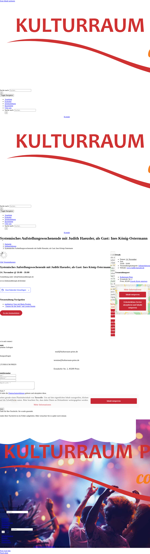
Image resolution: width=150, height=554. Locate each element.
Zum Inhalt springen (7, 1)
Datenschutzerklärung (16, 393)
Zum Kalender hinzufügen (15, 290)
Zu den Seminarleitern (11, 313)
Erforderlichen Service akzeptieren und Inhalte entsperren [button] (132, 305)
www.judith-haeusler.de (135, 268)
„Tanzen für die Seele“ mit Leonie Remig (20, 306)
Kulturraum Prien (126, 277)
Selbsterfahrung (144, 266)
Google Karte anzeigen (138, 281)
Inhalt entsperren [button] (133, 295)
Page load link (5, 551)
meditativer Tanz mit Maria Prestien (18, 304)
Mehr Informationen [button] (132, 289)
